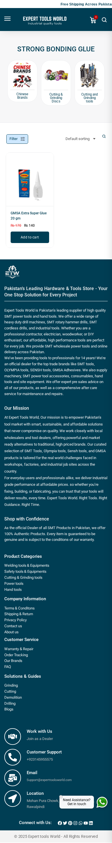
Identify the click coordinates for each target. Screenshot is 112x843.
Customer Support (44, 752)
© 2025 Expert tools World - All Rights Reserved (56, 836)
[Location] (12, 798)
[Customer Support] (12, 757)
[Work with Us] (12, 736)
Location (35, 793)
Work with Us (39, 731)
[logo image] (44, 22)
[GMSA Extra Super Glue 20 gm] (30, 181)
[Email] (12, 778)
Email (32, 772)
